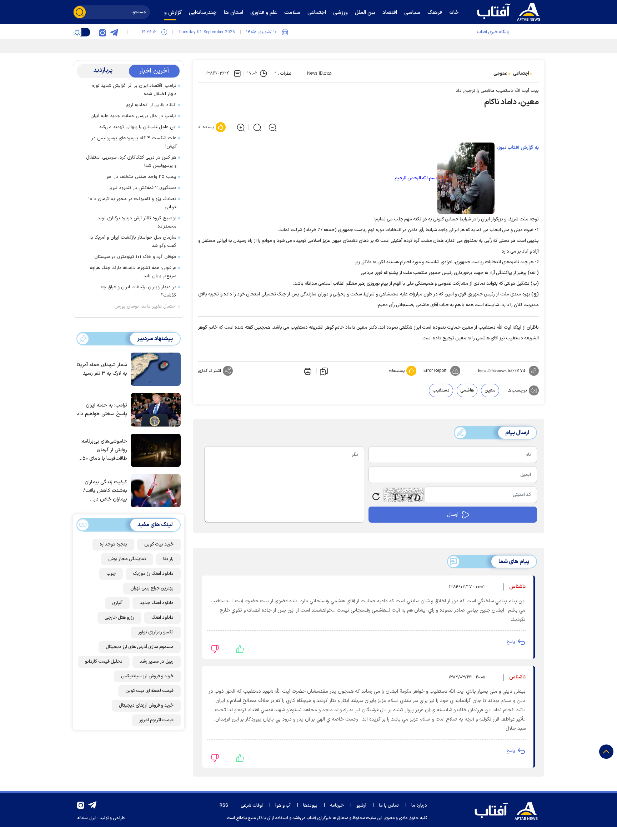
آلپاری (117, 603)
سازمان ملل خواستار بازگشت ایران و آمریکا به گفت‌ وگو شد (132, 241)
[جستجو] (80, 12)
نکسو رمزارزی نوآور (156, 632)
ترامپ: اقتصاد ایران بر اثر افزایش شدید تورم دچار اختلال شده (133, 90)
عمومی (500, 73)
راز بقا (168, 559)
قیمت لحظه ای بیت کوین (149, 690)
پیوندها (310, 805)
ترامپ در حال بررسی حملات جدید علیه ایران (133, 116)
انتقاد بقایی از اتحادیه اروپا (150, 105)
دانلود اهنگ (162, 617)
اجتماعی (521, 73)
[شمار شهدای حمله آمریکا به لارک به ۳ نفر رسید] (154, 369)
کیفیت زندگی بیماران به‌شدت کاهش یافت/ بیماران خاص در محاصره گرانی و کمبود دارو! (104, 491)
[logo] (510, 11)
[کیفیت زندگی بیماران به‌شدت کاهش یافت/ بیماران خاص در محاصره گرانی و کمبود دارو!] (154, 490)
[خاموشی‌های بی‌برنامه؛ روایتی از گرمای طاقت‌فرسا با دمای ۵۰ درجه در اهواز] (154, 450)
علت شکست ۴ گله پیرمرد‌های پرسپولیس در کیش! (133, 142)
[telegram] (114, 32)
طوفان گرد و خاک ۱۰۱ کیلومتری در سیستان (135, 256)
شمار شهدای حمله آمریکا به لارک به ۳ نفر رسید (102, 369)
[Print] (307, 371)
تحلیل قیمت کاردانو (103, 661)
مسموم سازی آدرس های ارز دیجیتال (140, 647)
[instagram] (102, 32)
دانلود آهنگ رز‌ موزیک (153, 573)
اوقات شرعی (252, 805)
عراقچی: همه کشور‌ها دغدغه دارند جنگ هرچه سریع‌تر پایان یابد (133, 272)
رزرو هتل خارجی (119, 617)
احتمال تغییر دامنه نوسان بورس (145, 306)
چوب (111, 573)
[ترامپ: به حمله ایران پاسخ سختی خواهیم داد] (154, 409)
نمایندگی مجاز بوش (127, 559)
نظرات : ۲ (282, 73)
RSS (224, 805)
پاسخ (510, 642)
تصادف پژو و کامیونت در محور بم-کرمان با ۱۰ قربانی (132, 203)
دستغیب (441, 390)
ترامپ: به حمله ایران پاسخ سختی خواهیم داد (102, 410)
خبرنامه (337, 805)
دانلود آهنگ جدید (157, 603)
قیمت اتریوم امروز (156, 720)
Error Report (435, 371)
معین (490, 390)
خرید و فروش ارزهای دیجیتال (146, 705)
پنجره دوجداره (113, 544)
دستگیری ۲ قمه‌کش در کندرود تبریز (142, 187)
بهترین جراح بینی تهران (152, 588)
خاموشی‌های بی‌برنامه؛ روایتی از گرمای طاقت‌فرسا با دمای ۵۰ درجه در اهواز (103, 450)
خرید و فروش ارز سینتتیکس (147, 676)
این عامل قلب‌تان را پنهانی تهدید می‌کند (137, 127)
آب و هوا (283, 805)
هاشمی (467, 390)
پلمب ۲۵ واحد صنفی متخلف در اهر (140, 176)
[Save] (324, 371)
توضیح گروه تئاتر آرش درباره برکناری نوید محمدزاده (136, 222)
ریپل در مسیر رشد (157, 661)
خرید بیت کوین (159, 544)
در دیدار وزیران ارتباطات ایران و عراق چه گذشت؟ (138, 291)
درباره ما (419, 805)
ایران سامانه (86, 818)
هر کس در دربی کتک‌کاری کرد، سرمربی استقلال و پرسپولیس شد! (131, 161)
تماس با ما (389, 805)
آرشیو (361, 805)
